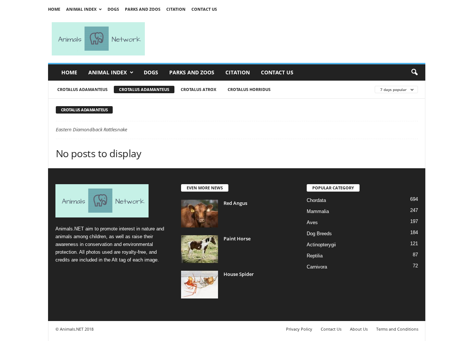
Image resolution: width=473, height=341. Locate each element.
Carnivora (317, 267)
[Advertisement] (288, 38)
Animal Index (81, 9)
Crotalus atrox (198, 89)
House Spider (239, 274)
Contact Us (204, 9)
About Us (359, 329)
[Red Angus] (199, 213)
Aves (312, 222)
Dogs (113, 9)
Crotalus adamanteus (82, 89)
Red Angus (235, 203)
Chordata (316, 200)
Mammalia (318, 211)
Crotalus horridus (249, 89)
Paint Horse (237, 238)
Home (54, 9)
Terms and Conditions (397, 329)
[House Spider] (199, 284)
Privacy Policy (299, 329)
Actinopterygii (321, 244)
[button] (414, 72)
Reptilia (315, 256)
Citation (176, 9)
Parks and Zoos (142, 9)
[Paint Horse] (199, 249)
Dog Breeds (319, 233)
